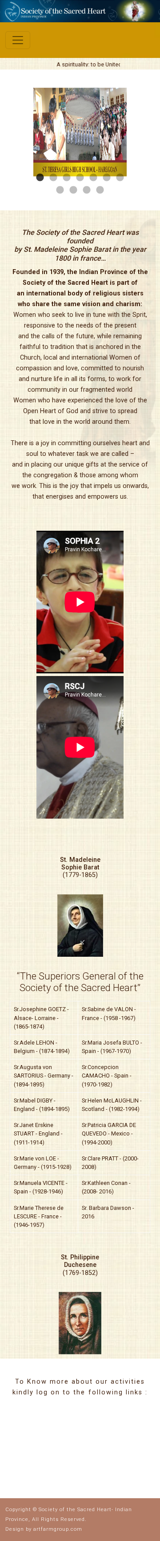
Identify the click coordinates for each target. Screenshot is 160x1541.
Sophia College (39, 1418)
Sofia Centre (128, 1424)
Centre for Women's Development (93, 1429)
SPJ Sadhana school (36, 1436)
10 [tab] (86, 190)
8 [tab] (60, 190)
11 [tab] (100, 190)
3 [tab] (66, 177)
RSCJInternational (42, 1454)
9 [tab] (73, 190)
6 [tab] (106, 177)
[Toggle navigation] (17, 40)
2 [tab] (53, 177)
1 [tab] (40, 177)
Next (133, 133)
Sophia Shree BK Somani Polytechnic (92, 1463)
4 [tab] (80, 177)
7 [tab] (120, 177)
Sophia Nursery (130, 1447)
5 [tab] (93, 177)
